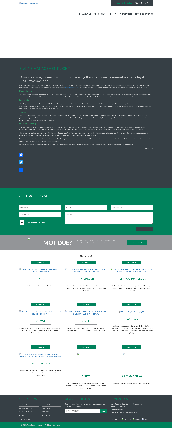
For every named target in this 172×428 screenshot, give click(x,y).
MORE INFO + (40, 262)
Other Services (125, 14)
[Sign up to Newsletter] (33, 220)
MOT (114, 14)
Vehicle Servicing (102, 14)
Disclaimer (47, 405)
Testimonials (25, 412)
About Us (86, 14)
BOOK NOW (137, 243)
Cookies (46, 408)
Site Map (46, 415)
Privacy (45, 412)
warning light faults (72, 87)
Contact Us (147, 14)
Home (77, 14)
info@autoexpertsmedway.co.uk (124, 412)
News (137, 14)
